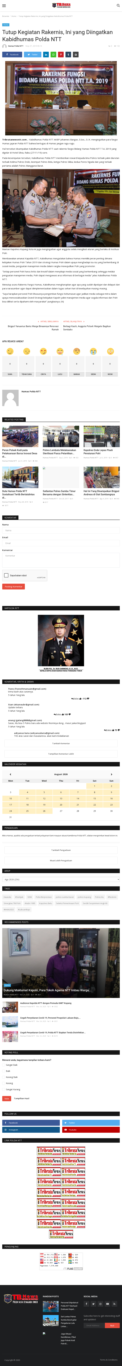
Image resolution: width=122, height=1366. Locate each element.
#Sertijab (19, 897)
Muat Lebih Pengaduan (61, 860)
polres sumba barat (65, 897)
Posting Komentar (13, 586)
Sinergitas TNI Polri (12, 903)
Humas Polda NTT (15, 46)
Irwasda (7, 897)
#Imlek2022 (9, 909)
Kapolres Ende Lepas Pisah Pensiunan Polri (98, 452)
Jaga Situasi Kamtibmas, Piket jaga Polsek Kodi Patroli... (68, 1339)
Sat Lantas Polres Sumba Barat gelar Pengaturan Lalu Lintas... (69, 1321)
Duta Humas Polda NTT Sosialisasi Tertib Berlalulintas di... (18, 494)
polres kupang (84, 897)
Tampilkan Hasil (21, 1098)
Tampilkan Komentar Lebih (61, 753)
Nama (5, 524)
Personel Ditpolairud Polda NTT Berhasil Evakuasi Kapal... (69, 1306)
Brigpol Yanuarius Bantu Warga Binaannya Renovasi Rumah (33, 328)
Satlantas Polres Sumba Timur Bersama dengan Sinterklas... (59, 493)
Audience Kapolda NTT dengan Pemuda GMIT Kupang (45, 1003)
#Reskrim (112, 897)
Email (5, 537)
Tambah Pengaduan (61, 850)
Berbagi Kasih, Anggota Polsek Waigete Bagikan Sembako (87, 328)
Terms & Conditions (109, 1359)
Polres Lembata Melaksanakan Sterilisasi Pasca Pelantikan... (59, 452)
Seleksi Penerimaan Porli (67, 903)
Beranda (5, 16)
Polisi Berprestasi (44, 897)
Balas (76, 698)
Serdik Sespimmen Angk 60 (95, 903)
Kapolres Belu (45, 903)
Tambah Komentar (61, 743)
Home (13, 16)
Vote (6, 1098)
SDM (30, 897)
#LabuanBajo (24, 909)
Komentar (10, 517)
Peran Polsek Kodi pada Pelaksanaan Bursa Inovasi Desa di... (19, 453)
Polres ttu (99, 897)
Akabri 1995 (30, 903)
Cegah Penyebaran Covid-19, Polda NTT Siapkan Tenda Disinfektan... (53, 1032)
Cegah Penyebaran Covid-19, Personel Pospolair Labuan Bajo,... (50, 1018)
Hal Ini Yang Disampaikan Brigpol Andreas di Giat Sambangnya (101, 493)
